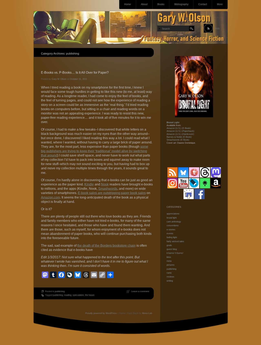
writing (170, 281)
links (169, 257)
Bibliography (181, 4)
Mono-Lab (147, 313)
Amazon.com (50, 197)
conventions (173, 225)
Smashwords (107, 188)
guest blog (172, 249)
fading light (172, 237)
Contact (202, 4)
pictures (171, 265)
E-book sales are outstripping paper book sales (112, 193)
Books (160, 4)
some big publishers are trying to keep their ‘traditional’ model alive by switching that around (94, 151)
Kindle (89, 184)
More (220, 4)
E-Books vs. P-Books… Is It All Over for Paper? (75, 72)
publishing (60, 291)
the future (89, 295)
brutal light (172, 217)
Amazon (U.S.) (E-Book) (179, 128)
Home (127, 4)
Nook (105, 184)
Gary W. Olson (59, 79)
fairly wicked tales (175, 241)
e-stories (171, 229)
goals (169, 245)
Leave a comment (140, 291)
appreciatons (173, 213)
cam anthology (174, 221)
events (170, 233)
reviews (170, 276)
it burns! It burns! (175, 253)
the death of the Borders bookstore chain (106, 245)
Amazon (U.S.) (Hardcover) (180, 134)
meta (169, 261)
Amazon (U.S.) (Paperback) (180, 131)
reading (67, 295)
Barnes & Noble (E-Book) (179, 137)
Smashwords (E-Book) (178, 140)
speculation (78, 295)
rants (169, 273)
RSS (217, 28)
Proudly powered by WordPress (101, 313)
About (144, 4)
